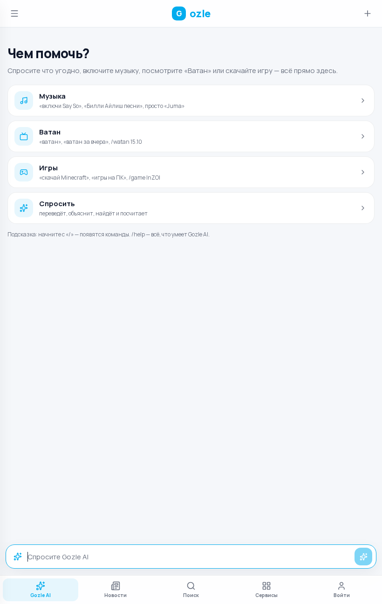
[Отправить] (363, 556)
